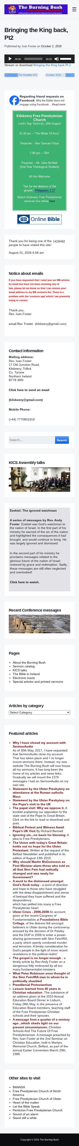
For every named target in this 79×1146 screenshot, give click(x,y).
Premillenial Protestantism (32, 985)
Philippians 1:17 (45, 190)
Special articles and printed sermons (38, 681)
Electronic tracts (24, 678)
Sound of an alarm (25, 1114)
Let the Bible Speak (26, 1106)
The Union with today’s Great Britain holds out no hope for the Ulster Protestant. (40, 846)
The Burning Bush (49, 1139)
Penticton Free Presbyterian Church (38, 1110)
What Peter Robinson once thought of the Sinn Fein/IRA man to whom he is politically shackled (41, 977)
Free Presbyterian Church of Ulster (37, 1099)
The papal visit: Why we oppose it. (39, 808)
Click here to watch (24, 582)
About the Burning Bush (29, 662)
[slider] (66, 58)
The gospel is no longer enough (37, 958)
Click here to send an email (29, 390)
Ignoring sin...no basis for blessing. (39, 835)
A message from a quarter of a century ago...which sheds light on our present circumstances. (41, 1023)
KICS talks (20, 670)
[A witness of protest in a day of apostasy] (36, 9)
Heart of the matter (26, 1102)
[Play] (10, 59)
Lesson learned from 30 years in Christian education (37, 990)
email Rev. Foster (21, 324)
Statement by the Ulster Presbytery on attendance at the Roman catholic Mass (41, 792)
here (52, 201)
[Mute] (56, 59)
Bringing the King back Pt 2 (52, 65)
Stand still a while (25, 1118)
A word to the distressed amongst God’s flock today (38, 883)
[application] (39, 58)
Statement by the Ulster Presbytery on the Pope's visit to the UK (41, 802)
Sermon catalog (24, 666)
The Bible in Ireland (26, 674)
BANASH (19, 1087)
